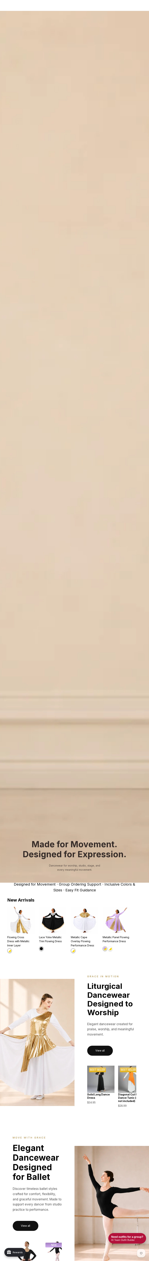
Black (41, 948)
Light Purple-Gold (105, 948)
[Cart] (145, 5)
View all (100, 1050)
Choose (95, 928)
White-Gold (9, 950)
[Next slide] (138, 931)
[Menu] (4, 5)
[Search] (12, 5)
